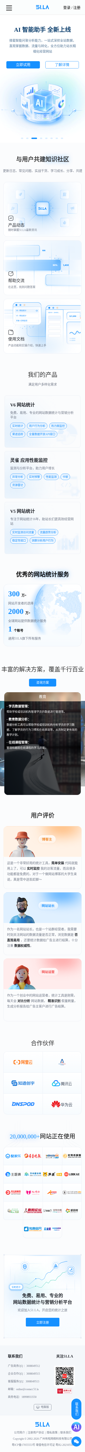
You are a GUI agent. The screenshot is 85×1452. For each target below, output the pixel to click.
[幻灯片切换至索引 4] (39, 138)
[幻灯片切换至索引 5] (46, 138)
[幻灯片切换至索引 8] (62, 138)
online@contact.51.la (27, 1389)
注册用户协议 (36, 1432)
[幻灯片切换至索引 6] (51, 138)
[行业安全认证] (64, 1392)
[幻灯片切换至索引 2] (27, 138)
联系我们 (65, 1432)
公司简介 (19, 1432)
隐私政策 (52, 1432)
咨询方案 (42, 682)
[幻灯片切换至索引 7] (57, 138)
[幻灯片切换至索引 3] (32, 138)
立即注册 (42, 1322)
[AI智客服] (76, 1427)
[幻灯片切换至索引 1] (22, 138)
